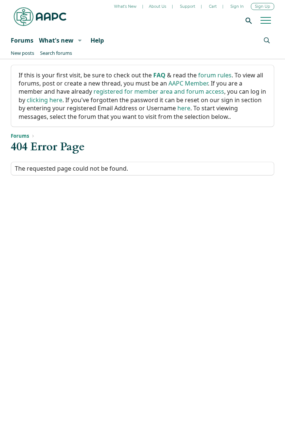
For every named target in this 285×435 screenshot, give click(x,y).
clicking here (44, 100)
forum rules (215, 75)
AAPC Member (188, 83)
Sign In (237, 6)
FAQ (159, 75)
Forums (22, 40)
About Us (157, 6)
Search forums (56, 53)
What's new (56, 40)
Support (187, 6)
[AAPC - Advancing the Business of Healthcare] (40, 16)
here (183, 108)
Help (97, 40)
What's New (125, 6)
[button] (79, 40)
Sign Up (262, 6)
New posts (22, 53)
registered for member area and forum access (159, 91)
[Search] (247, 20)
